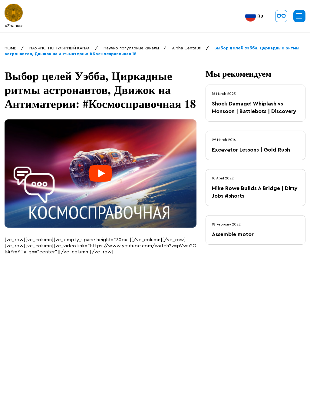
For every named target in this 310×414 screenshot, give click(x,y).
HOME (10, 48)
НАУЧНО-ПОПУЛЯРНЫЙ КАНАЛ (60, 48)
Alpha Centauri (186, 48)
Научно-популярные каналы (131, 48)
